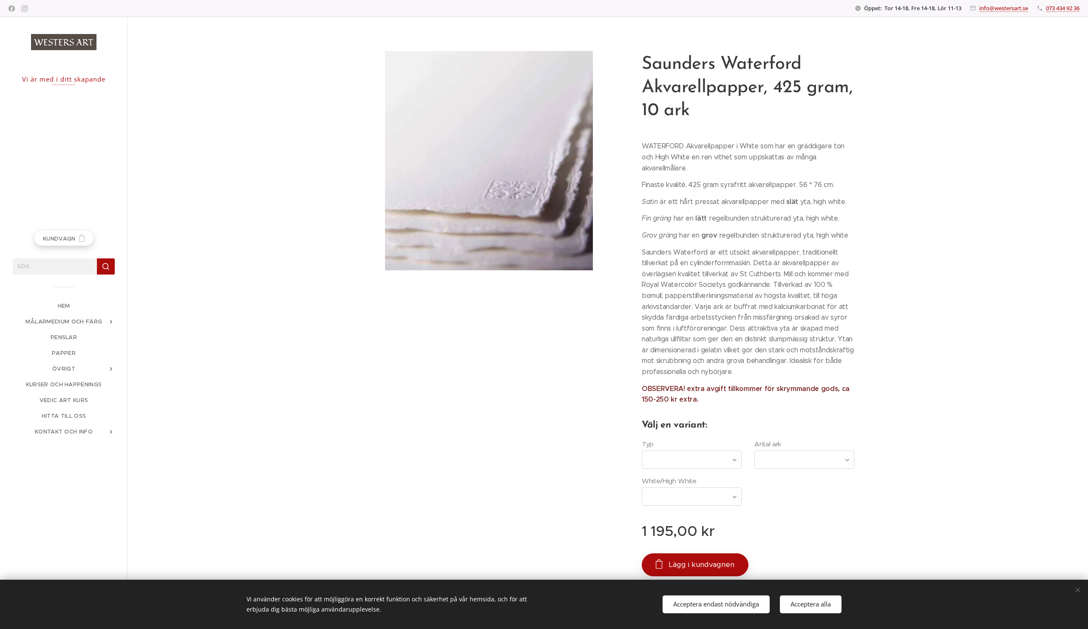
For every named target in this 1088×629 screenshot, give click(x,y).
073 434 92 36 (1063, 8)
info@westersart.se (1003, 8)
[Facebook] (11, 8)
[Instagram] (24, 8)
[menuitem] (64, 306)
